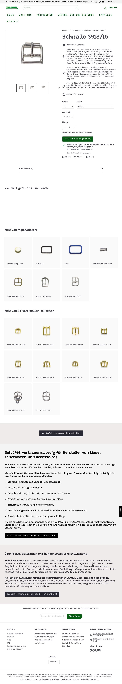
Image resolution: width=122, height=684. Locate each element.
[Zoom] (32, 55)
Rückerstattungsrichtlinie (46, 634)
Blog (9, 640)
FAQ (8, 643)
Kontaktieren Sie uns (16, 646)
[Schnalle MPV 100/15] (104, 366)
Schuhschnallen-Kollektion (93, 30)
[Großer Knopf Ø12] (18, 252)
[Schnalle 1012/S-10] (75, 285)
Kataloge (105, 15)
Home (10, 15)
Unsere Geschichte (15, 634)
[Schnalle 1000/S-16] (18, 285)
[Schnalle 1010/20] (46, 285)
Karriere (10, 637)
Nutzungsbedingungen (44, 637)
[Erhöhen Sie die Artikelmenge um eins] (73, 127)
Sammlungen (74, 30)
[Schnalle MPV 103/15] (18, 366)
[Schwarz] (46, 252)
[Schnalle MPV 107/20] (18, 333)
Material (66, 112)
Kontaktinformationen (72, 643)
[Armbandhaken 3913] (104, 252)
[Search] (76, 7)
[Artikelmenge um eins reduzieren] (64, 127)
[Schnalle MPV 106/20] (46, 333)
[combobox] (51, 7)
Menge (65, 122)
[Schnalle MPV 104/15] (104, 333)
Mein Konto (39, 643)
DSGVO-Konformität (32, 677)
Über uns (25, 15)
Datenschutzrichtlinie (44, 640)
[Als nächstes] (58, 88)
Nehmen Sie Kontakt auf (73, 640)
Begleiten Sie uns (14, 649)
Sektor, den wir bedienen (76, 15)
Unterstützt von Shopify (90, 679)
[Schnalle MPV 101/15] (75, 366)
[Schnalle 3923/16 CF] (18, 399)
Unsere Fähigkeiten (70, 634)
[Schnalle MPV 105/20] (75, 333)
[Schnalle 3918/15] (13, 207)
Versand (65, 132)
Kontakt (13, 21)
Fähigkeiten (45, 15)
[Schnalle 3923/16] (46, 399)
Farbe (79, 102)
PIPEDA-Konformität (49, 677)
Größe (65, 102)
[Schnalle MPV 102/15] (46, 366)
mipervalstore (27, 230)
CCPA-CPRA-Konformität (103, 674)
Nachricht (66, 646)
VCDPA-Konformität (66, 677)
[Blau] (75, 252)
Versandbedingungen (102, 677)
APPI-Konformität (15, 677)
